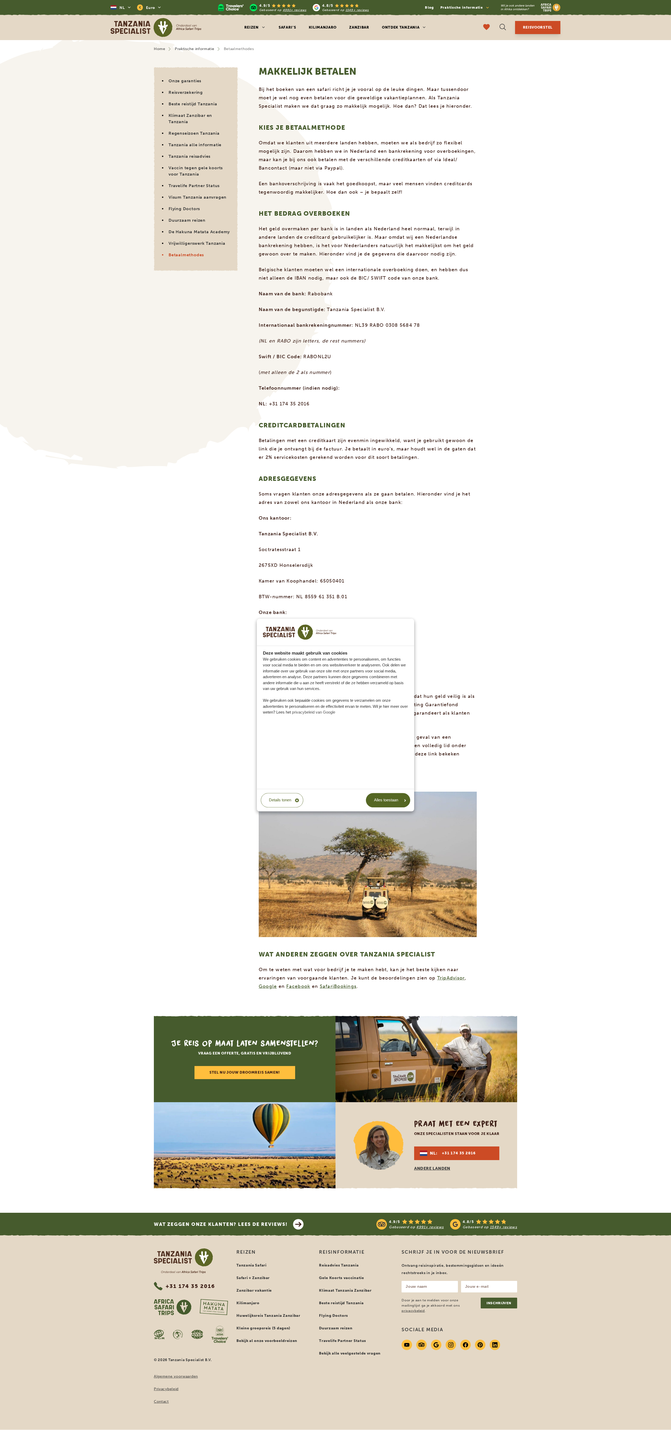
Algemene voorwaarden (176, 1376)
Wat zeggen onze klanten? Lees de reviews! (221, 1224)
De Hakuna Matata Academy (199, 231)
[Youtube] (407, 1345)
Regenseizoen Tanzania (194, 133)
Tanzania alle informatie (195, 144)
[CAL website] (178, 1334)
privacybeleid (413, 1311)
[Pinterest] (480, 1345)
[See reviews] (446, 1224)
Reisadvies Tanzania (339, 1265)
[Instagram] (451, 1345)
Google (268, 986)
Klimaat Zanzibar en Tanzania (190, 118)
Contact (161, 1401)
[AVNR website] (197, 1334)
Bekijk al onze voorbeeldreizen (266, 1341)
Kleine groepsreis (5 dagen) (263, 1328)
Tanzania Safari (251, 1265)
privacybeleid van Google (313, 712)
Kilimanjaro (323, 27)
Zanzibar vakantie (254, 1290)
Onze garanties (185, 80)
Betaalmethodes (186, 254)
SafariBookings (338, 986)
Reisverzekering (186, 92)
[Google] (436, 1345)
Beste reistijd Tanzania (193, 103)
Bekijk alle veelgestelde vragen (350, 1353)
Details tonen (280, 800)
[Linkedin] (495, 1345)
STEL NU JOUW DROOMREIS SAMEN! (244, 1072)
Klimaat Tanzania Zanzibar (345, 1290)
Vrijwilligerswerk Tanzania (197, 243)
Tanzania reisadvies (189, 156)
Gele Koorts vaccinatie (341, 1278)
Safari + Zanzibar (253, 1278)
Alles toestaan (386, 800)
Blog (429, 7)
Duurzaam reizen (187, 220)
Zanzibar (359, 27)
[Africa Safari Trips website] (172, 1307)
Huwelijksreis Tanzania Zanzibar (268, 1315)
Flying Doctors (184, 208)
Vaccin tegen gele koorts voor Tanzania (196, 171)
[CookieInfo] (299, 632)
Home (159, 49)
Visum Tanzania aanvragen (197, 197)
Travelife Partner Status (194, 185)
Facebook (298, 986)
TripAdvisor (451, 978)
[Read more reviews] (293, 7)
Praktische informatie (194, 49)
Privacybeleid (166, 1389)
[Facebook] (465, 1345)
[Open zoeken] (503, 27)
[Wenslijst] (486, 27)
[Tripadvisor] (421, 1345)
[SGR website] (159, 1334)
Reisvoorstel (538, 27)
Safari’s (287, 27)
